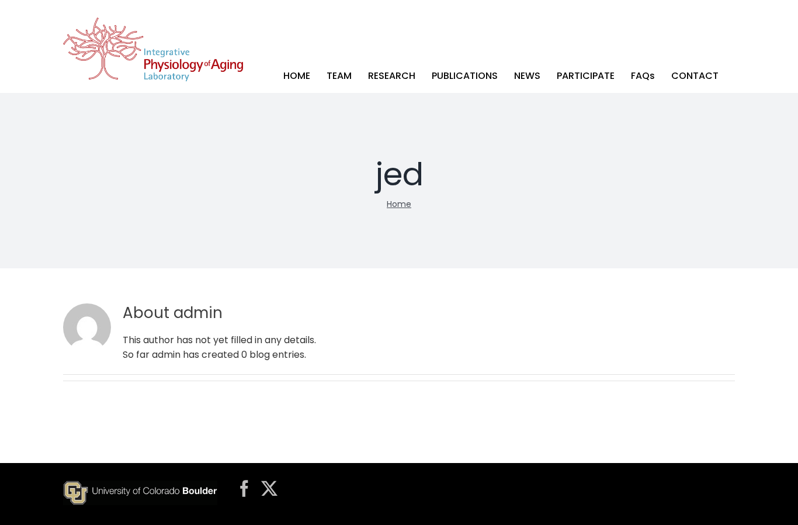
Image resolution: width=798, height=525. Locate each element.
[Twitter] (269, 489)
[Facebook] (244, 489)
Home (399, 204)
